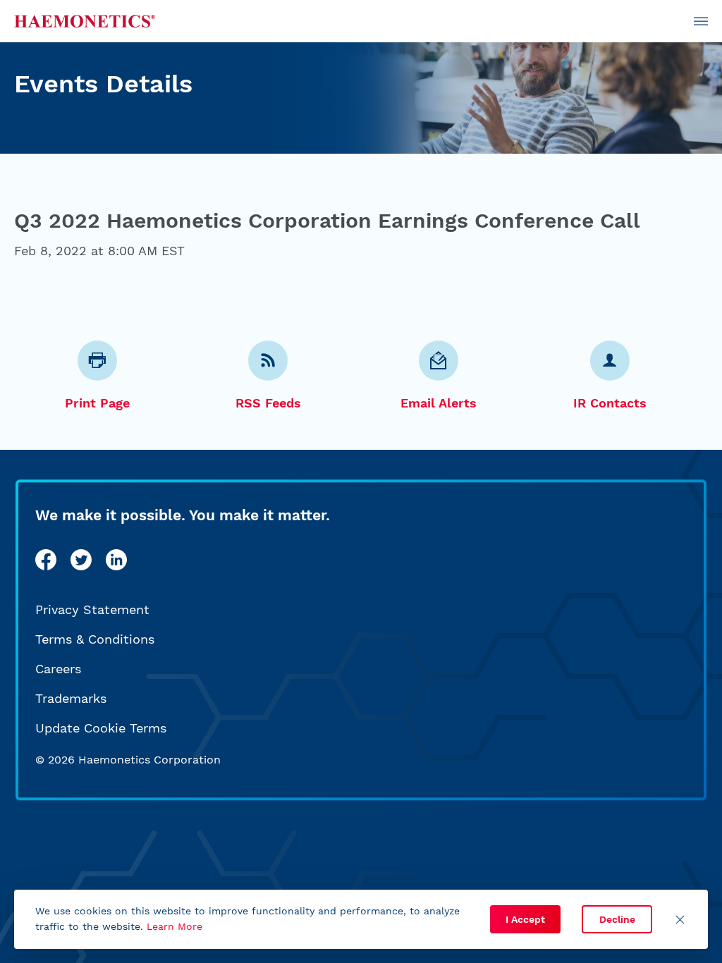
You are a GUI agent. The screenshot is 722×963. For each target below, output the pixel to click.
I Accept (525, 919)
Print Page (97, 402)
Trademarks (70, 698)
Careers (58, 668)
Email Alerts (438, 402)
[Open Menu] (701, 21)
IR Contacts (610, 402)
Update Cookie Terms (100, 727)
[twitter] (81, 559)
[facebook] (45, 559)
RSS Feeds (268, 402)
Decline (617, 919)
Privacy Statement (92, 609)
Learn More (174, 926)
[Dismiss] (680, 919)
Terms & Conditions (94, 639)
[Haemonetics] (84, 21)
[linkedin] (116, 559)
